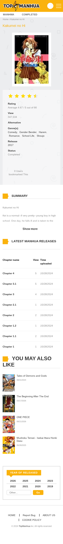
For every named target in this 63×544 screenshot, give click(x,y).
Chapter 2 (8, 315)
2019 (50, 486)
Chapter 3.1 (9, 283)
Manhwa (8, 14)
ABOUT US (49, 515)
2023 (50, 480)
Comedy (12, 132)
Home (6, 19)
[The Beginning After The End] (9, 403)
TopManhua (24, 526)
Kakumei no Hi (17, 19)
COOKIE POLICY (31, 520)
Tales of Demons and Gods (32, 375)
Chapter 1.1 (9, 336)
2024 (38, 480)
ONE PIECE (23, 417)
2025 (25, 480)
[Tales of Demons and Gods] (9, 382)
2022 (13, 486)
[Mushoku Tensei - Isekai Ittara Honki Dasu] (9, 444)
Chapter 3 (8, 294)
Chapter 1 (8, 346)
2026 (13, 480)
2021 (25, 486)
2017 (10, 145)
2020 (38, 486)
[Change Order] (9, 246)
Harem (42, 132)
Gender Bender (27, 132)
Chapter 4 (8, 273)
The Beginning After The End (33, 396)
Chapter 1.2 (9, 325)
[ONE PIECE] (9, 424)
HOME (11, 515)
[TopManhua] (23, 5)
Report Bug (29, 515)
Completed (29, 14)
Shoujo (40, 135)
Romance (14, 135)
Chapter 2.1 (9, 304)
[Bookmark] (18, 165)
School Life (28, 135)
